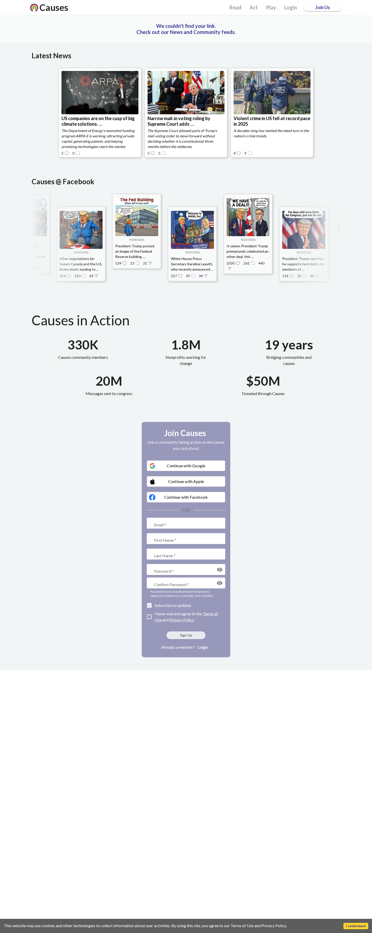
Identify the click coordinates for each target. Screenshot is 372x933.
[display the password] (220, 570)
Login (203, 647)
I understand (356, 926)
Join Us (322, 7)
